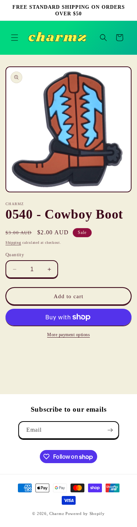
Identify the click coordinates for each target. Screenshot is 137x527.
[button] (15, 38)
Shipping (13, 243)
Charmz (56, 513)
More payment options (68, 334)
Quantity (14, 254)
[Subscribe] (110, 430)
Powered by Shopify (85, 513)
